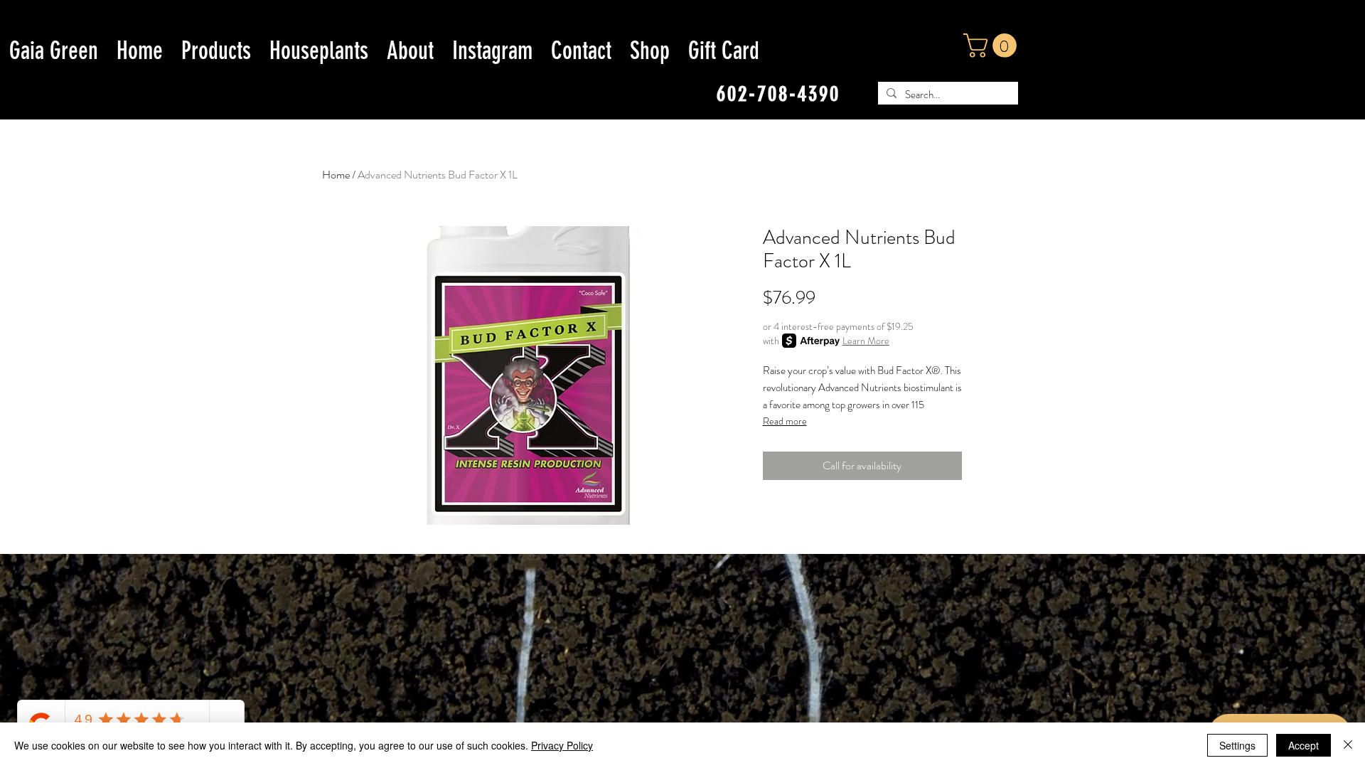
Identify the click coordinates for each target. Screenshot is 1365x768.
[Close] (1347, 745)
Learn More (865, 341)
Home (336, 174)
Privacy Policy (562, 745)
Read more (785, 421)
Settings (1237, 745)
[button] (992, 45)
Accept (1303, 745)
